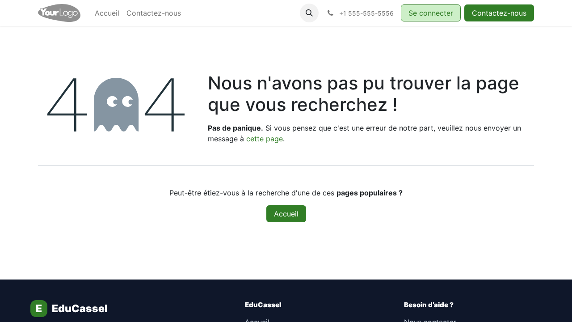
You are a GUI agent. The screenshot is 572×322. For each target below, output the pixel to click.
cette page (264, 138)
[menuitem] (107, 13)
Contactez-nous (499, 12)
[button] (309, 13)
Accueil (286, 213)
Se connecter (430, 12)
